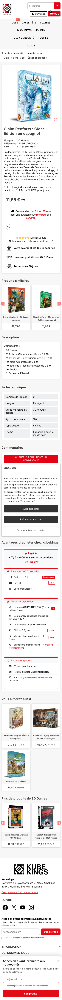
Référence (10, 143)
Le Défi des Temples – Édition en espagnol (16, 737)
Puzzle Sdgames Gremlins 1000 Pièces (16, 836)
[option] (16, 307)
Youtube (22, 907)
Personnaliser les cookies (31, 530)
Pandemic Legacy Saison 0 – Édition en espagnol (46, 737)
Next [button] (59, 304)
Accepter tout (31, 508)
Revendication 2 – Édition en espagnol (16, 318)
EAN (6, 146)
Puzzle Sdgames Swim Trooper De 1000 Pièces (46, 836)
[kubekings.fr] (7, 9)
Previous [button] (3, 304)
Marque (8, 140)
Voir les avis (32, 561)
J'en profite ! (51, 931)
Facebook (5, 907)
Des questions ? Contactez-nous (20, 892)
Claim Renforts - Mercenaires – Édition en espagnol (46, 318)
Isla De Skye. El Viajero (16, 781)
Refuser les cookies (31, 519)
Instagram (31, 907)
